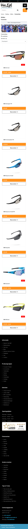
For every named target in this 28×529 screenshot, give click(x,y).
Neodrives (5, 469)
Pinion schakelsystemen (9, 491)
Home (2, 14)
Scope (4, 477)
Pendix (5, 473)
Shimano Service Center (9, 351)
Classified (5, 465)
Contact (5, 357)
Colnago (5, 443)
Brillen (11, 14)
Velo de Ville (6, 455)
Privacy (7, 527)
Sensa (4, 439)
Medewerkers (6, 345)
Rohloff (5, 475)
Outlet (4, 381)
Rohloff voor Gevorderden (9, 495)
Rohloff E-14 (6, 497)
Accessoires (6, 369)
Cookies (3, 527)
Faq (4, 355)
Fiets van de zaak (7, 489)
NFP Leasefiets (7, 394)
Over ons (5, 347)
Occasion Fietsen (7, 367)
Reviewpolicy (12, 527)
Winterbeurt (6, 405)
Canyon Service (7, 390)
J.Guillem (5, 449)
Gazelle (5, 447)
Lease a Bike (6, 392)
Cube (4, 445)
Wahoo (5, 479)
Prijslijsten (5, 353)
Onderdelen (6, 377)
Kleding (7, 14)
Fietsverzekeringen (7, 400)
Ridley (4, 451)
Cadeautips (6, 371)
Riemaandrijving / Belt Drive (9, 501)
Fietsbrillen (4, 19)
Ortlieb (4, 471)
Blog (4, 349)
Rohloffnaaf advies (7, 493)
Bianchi (5, 441)
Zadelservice (6, 402)
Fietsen (5, 373)
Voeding (5, 379)
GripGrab (5, 467)
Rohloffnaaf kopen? (8, 499)
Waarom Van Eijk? (7, 343)
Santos (5, 453)
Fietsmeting (6, 396)
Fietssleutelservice (7, 398)
